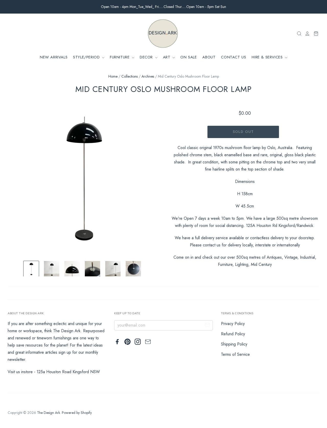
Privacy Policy (233, 324)
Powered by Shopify (76, 412)
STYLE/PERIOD (87, 57)
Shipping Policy (234, 344)
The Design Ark (48, 412)
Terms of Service (235, 354)
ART (167, 57)
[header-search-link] (298, 33)
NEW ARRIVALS (53, 57)
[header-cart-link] (314, 33)
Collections (129, 76)
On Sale (188, 57)
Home (113, 76)
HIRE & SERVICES (268, 57)
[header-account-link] (306, 33)
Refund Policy (233, 334)
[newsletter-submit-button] (207, 325)
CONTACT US (233, 57)
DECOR (147, 57)
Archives (148, 76)
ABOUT (208, 57)
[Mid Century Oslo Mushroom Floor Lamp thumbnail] (31, 268)
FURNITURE (120, 57)
